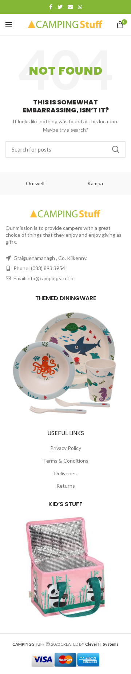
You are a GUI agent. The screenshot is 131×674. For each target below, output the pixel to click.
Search (116, 149)
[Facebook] (51, 7)
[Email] (70, 7)
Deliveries (65, 473)
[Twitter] (60, 7)
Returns (65, 486)
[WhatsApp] (80, 7)
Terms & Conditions (65, 461)
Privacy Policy (65, 448)
